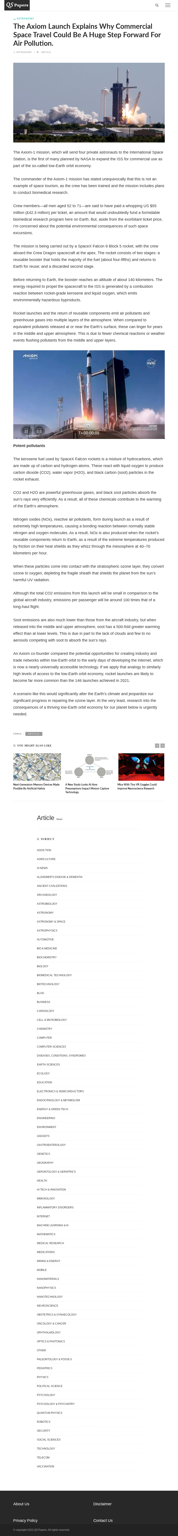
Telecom (43, 1457)
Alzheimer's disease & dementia (59, 877)
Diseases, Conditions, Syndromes (61, 1055)
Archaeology (47, 894)
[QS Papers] (17, 5)
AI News (42, 868)
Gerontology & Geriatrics (56, 1171)
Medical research (50, 1243)
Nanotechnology (50, 1296)
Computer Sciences (51, 1046)
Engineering (46, 1118)
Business (43, 1002)
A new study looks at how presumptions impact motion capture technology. (87, 789)
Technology (46, 1448)
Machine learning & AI (52, 1225)
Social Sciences (49, 1439)
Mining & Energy (48, 1261)
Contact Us (103, 1520)
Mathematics (46, 1234)
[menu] (167, 5)
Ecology (43, 1073)
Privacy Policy (25, 1520)
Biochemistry (47, 957)
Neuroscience (47, 1305)
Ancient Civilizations (52, 885)
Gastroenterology (51, 1144)
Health (42, 1180)
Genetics (43, 1153)
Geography (45, 1162)
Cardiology (45, 1011)
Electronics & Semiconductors (60, 1091)
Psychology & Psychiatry (56, 1404)
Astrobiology (47, 903)
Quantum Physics (49, 1412)
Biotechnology (48, 984)
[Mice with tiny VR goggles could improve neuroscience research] (141, 767)
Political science (50, 1386)
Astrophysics (47, 930)
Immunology (46, 1198)
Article (46, 52)
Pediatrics (44, 1368)
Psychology (46, 1395)
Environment (46, 1127)
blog (40, 993)
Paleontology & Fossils (54, 1359)
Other (41, 1350)
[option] (37, 772)
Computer (44, 1037)
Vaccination (45, 1466)
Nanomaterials (48, 1278)
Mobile (42, 1270)
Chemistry (44, 1028)
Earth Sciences (48, 1064)
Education (44, 1082)
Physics (42, 1377)
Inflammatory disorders (55, 1207)
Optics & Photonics (51, 1341)
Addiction (44, 850)
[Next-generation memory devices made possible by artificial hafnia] (37, 767)
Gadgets (43, 1136)
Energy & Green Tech (52, 1109)
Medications (46, 1252)
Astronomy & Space (51, 921)
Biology (42, 966)
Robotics (43, 1421)
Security (43, 1430)
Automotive (45, 939)
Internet (43, 1216)
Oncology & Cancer (51, 1323)
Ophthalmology (49, 1332)
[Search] (157, 5)
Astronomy (25, 18)
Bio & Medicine (47, 948)
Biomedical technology (54, 975)
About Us (21, 1504)
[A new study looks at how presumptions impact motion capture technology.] (89, 767)
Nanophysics (46, 1287)
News (59, 819)
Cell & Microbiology (52, 1019)
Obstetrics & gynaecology (57, 1314)
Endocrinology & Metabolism (58, 1100)
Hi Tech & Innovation (51, 1189)
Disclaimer (102, 1504)
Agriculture (46, 859)
